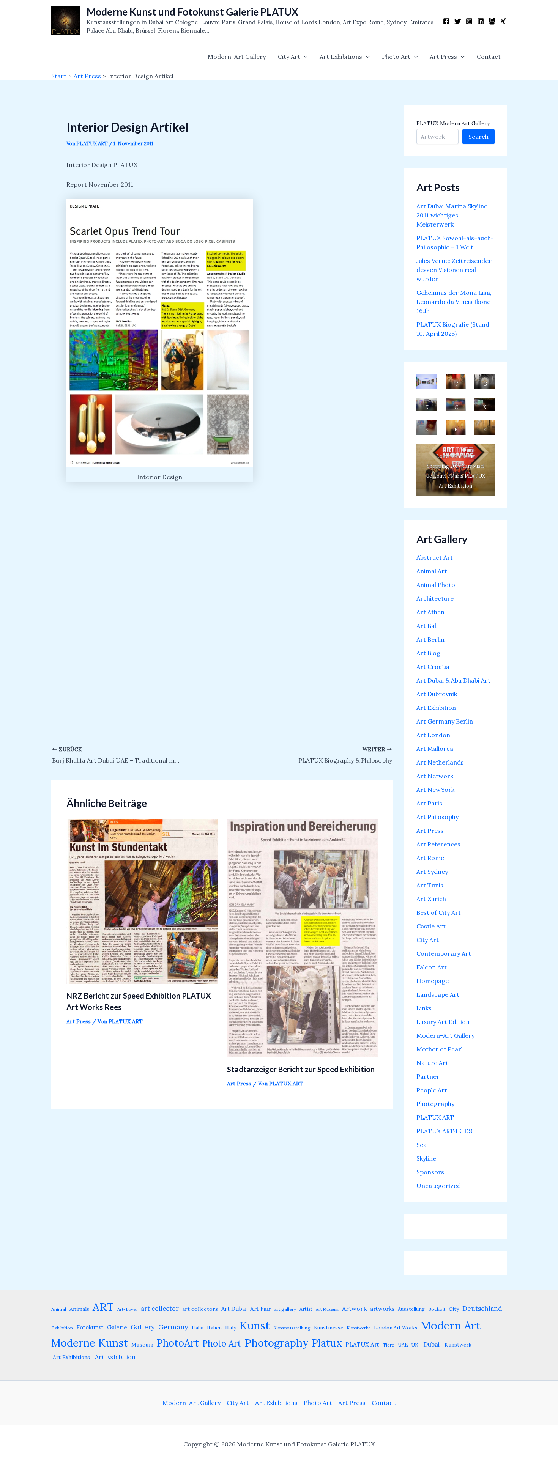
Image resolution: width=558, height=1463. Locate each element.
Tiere (388, 1345)
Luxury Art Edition (443, 1022)
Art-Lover (127, 1309)
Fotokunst (90, 1327)
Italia (197, 1328)
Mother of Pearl (439, 1049)
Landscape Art (437, 994)
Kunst (255, 1325)
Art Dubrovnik (436, 694)
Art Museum (327, 1309)
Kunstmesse (328, 1328)
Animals (79, 1309)
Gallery (143, 1327)
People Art (431, 1090)
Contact (489, 56)
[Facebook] (446, 21)
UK (414, 1345)
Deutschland (482, 1308)
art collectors (200, 1309)
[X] (457, 21)
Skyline (426, 1158)
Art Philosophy (437, 817)
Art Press (443, 56)
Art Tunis (429, 885)
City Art (289, 56)
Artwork (354, 1308)
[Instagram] (469, 21)
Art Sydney (432, 871)
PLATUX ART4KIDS (444, 1131)
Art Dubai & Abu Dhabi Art (453, 680)
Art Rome (430, 858)
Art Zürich (431, 899)
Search (478, 136)
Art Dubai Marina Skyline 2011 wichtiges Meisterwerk (451, 215)
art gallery (285, 1309)
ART (103, 1307)
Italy (230, 1327)
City (454, 1309)
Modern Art (451, 1325)
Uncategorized (438, 1185)
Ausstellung (411, 1309)
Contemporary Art (443, 953)
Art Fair (260, 1308)
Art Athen (430, 612)
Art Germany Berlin (444, 721)
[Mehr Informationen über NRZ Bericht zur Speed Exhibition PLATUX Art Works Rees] (142, 900)
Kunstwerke (358, 1328)
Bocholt (436, 1309)
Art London (433, 735)
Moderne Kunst (89, 1343)
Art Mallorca (434, 748)
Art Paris (429, 803)
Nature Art (432, 1063)
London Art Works (395, 1328)
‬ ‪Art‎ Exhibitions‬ (70, 1357)
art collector (160, 1308)
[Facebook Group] (492, 21)
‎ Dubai (431, 1344)
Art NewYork (435, 789)
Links (424, 1008)
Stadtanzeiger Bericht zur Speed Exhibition (301, 1069)
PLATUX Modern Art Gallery (453, 123)
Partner (428, 1076)
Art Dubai (234, 1308)
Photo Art (396, 56)
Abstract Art (434, 557)
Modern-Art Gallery (237, 56)
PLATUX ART (435, 1117)
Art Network (434, 776)
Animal (58, 1309)
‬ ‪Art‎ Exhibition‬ (114, 1357)
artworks (382, 1308)
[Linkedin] (480, 21)
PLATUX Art (362, 1344)
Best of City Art (438, 912)
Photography (435, 1103)
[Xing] (503, 21)
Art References (438, 844)
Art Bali (427, 625)
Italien (214, 1328)
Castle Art (431, 926)
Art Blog (428, 653)
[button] (304, 56)
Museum (142, 1344)
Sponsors (430, 1172)
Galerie (117, 1327)
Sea (421, 1144)
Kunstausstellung (292, 1328)
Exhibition (62, 1328)
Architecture (435, 598)
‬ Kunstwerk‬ (457, 1344)
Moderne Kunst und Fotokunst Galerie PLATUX (192, 12)
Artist (305, 1309)
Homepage (432, 981)
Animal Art (431, 571)
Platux (327, 1342)
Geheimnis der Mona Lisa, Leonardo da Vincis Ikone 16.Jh (454, 302)
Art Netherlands (440, 762)
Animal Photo (435, 584)
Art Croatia (432, 666)
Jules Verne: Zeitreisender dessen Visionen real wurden (454, 270)
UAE (403, 1345)
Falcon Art (431, 967)
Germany (173, 1327)
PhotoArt (178, 1342)
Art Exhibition (436, 707)
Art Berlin (430, 639)
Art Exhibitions (341, 56)
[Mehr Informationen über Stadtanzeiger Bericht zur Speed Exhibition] (302, 937)
